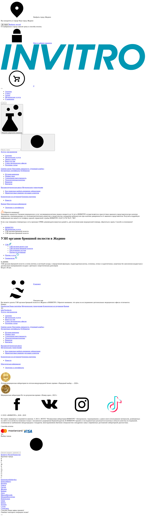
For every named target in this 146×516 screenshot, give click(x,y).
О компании (9, 99)
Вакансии (8, 182)
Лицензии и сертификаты (14, 207)
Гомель (3, 485)
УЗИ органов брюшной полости (21, 248)
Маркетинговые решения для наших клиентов (22, 193)
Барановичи (5, 479)
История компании (12, 174)
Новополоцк (5, 499)
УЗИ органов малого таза (18, 246)
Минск (3, 495)
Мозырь (4, 497)
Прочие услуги (11, 255)
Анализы (8, 91)
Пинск (3, 503)
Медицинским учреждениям (32, 187)
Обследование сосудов (17, 250)
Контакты (8, 184)
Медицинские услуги (13, 97)
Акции (7, 95)
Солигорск (5, 508)
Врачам (3, 204)
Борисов (4, 481)
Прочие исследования (17, 252)
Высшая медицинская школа (11, 187)
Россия (10, 455)
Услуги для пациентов (9, 152)
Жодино (4, 489)
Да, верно (5, 24)
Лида (3, 493)
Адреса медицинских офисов (16, 163)
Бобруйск (13, 479)
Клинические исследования (11, 197)
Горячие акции (6, 169)
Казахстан (17, 455)
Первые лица (10, 176)
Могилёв (9, 495)
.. (2, 103)
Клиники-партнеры (29, 197)
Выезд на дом (10, 161)
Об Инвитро (25, 171)
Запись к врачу (10, 159)
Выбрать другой (15, 24)
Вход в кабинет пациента (42, 43)
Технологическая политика (15, 180)
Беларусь (4, 455)
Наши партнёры (15, 306)
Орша (3, 501)
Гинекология (10, 258)
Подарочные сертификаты (10, 171)
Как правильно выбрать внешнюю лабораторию (22, 191)
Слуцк (3, 506)
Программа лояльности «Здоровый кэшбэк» (28, 169)
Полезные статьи (11, 165)
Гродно (3, 487)
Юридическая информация (16, 204)
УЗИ (7, 245)
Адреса (7, 93)
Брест (9, 481)
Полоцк (4, 504)
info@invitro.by (6, 310)
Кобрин (3, 491)
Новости (8, 200)
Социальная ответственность (15, 178)
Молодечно (11, 497)
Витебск (4, 483)
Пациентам (5, 306)
